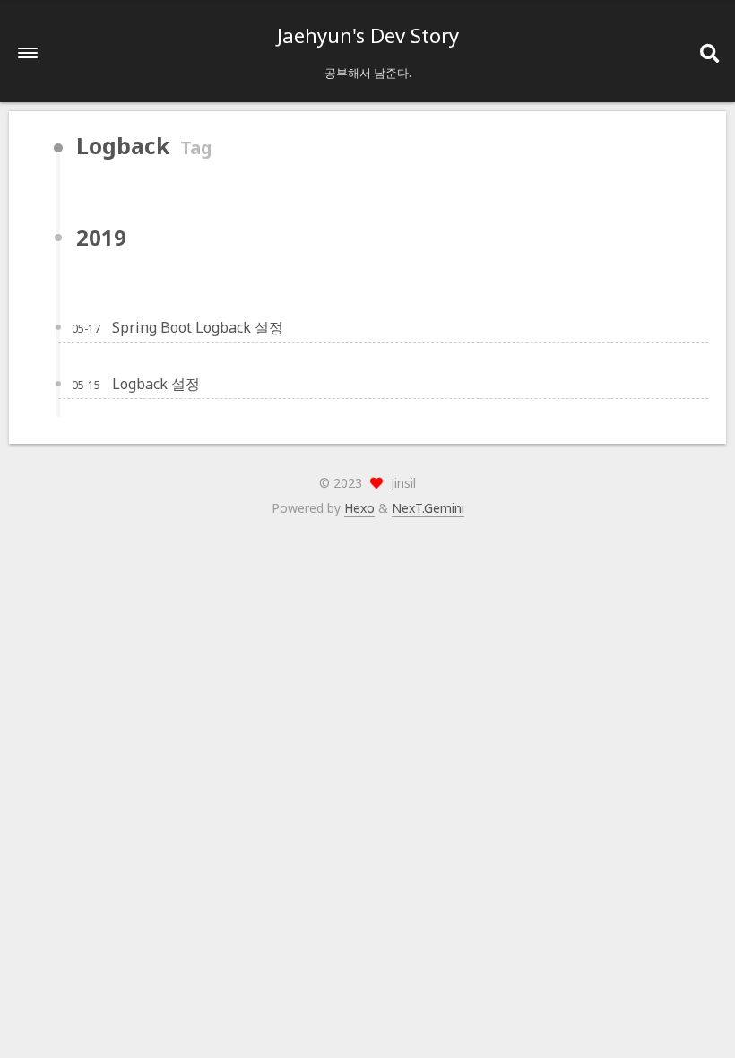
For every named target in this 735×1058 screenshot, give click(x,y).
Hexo (359, 507)
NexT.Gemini (428, 507)
